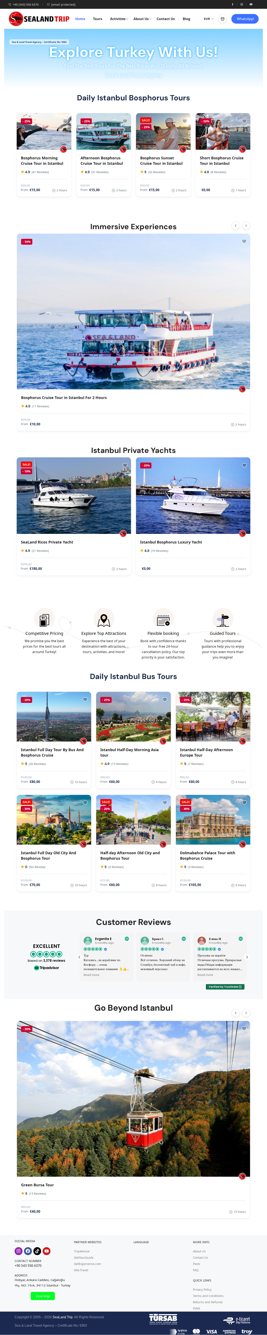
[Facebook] (28, 1251)
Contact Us (166, 19)
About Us (141, 19)
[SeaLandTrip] (63, 149)
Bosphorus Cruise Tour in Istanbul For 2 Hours (64, 397)
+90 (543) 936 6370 (26, 4)
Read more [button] (148, 975)
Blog (186, 19)
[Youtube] (46, 1251)
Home (80, 19)
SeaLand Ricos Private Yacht (47, 542)
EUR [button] (207, 19)
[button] (222, 18)
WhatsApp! (245, 19)
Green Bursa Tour (37, 1184)
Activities (118, 19)
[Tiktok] (37, 1251)
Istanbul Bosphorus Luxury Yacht (171, 542)
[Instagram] (19, 1251)
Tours (97, 19)
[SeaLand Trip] (242, 149)
